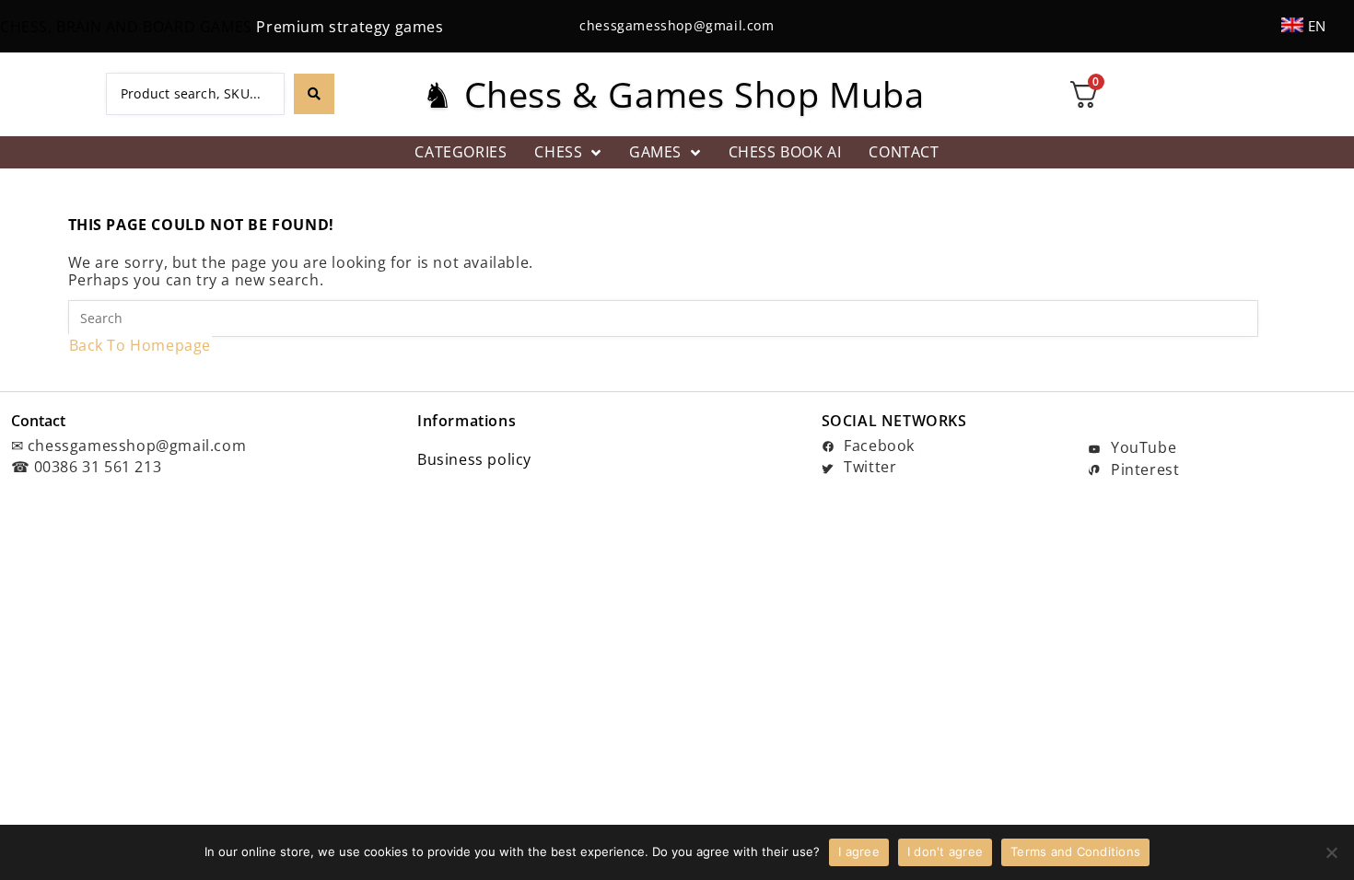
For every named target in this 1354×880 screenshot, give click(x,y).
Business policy (474, 459)
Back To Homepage (140, 345)
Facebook (877, 445)
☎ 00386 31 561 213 (86, 467)
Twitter (868, 467)
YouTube (1141, 447)
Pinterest (1142, 469)
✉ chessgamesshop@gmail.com (129, 445)
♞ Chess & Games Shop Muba (673, 94)
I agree (859, 851)
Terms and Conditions (1075, 851)
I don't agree (945, 851)
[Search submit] (314, 94)
